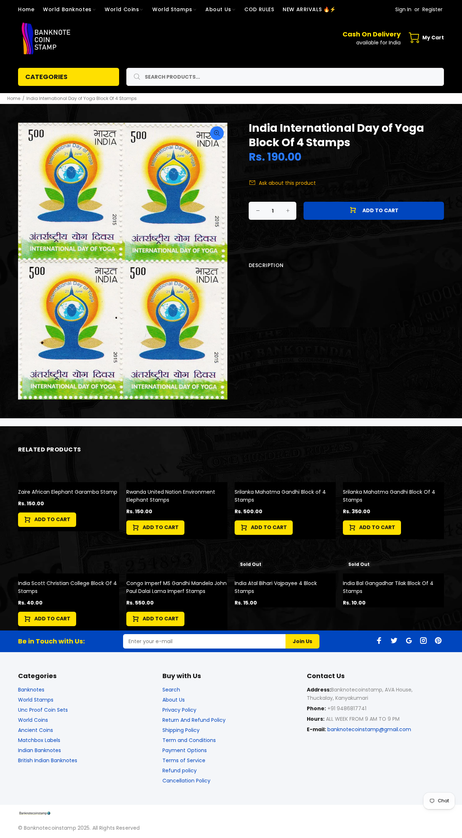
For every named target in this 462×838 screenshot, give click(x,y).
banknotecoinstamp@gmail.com (369, 729)
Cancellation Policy (186, 780)
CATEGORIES (46, 76)
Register (432, 9)
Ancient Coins (35, 730)
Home (13, 98)
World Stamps (35, 699)
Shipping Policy (181, 730)
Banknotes (31, 689)
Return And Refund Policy (194, 720)
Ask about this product (287, 183)
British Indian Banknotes (47, 760)
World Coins (33, 720)
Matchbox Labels (39, 740)
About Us (173, 699)
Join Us (302, 641)
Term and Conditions (189, 740)
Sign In (403, 9)
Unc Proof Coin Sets (43, 709)
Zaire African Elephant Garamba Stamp (67, 492)
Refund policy (179, 770)
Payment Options (184, 750)
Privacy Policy (179, 709)
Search (171, 689)
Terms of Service (183, 760)
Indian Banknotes (39, 750)
